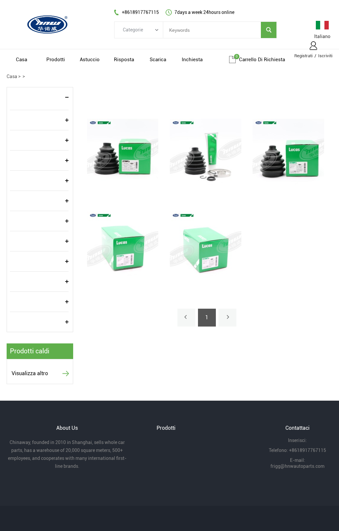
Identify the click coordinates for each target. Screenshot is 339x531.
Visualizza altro (30, 373)
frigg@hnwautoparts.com (297, 466)
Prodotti (55, 60)
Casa (21, 60)
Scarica (158, 60)
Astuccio (90, 60)
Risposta (124, 60)
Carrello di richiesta (262, 60)
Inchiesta (192, 60)
